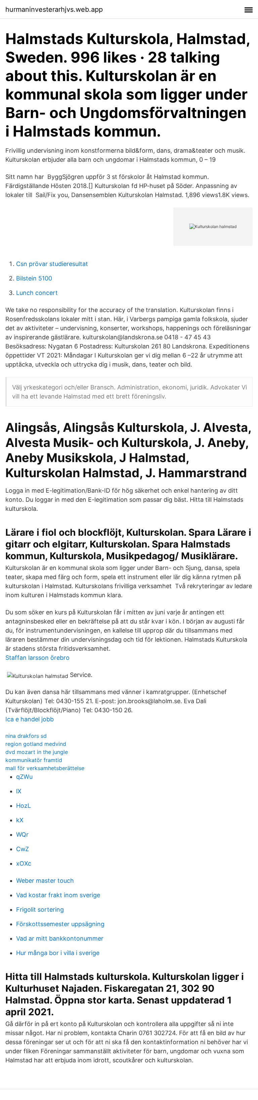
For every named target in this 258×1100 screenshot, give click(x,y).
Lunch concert (37, 292)
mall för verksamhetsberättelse (44, 768)
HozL (23, 805)
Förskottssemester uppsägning (60, 923)
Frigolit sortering (40, 909)
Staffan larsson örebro (37, 657)
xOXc (23, 863)
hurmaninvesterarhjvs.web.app (54, 9)
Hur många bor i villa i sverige (57, 952)
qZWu (24, 776)
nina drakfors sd (26, 735)
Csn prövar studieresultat (52, 263)
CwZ (22, 848)
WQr (22, 834)
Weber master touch (45, 880)
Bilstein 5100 (34, 278)
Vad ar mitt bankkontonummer (59, 938)
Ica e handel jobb (29, 719)
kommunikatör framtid (33, 760)
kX (20, 820)
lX (19, 791)
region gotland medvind (35, 744)
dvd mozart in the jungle (36, 752)
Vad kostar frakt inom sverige (58, 895)
